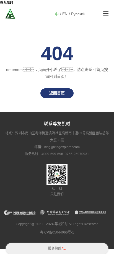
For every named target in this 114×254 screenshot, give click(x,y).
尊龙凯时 (6, 3)
